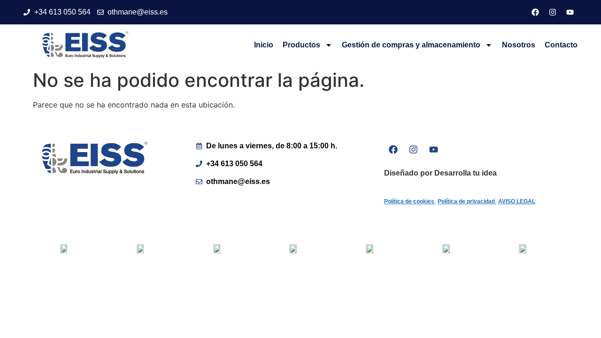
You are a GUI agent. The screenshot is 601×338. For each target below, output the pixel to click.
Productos (301, 45)
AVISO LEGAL (516, 201)
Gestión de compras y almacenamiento (411, 45)
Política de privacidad (467, 201)
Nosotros (518, 45)
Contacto (561, 45)
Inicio (263, 45)
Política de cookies (410, 201)
